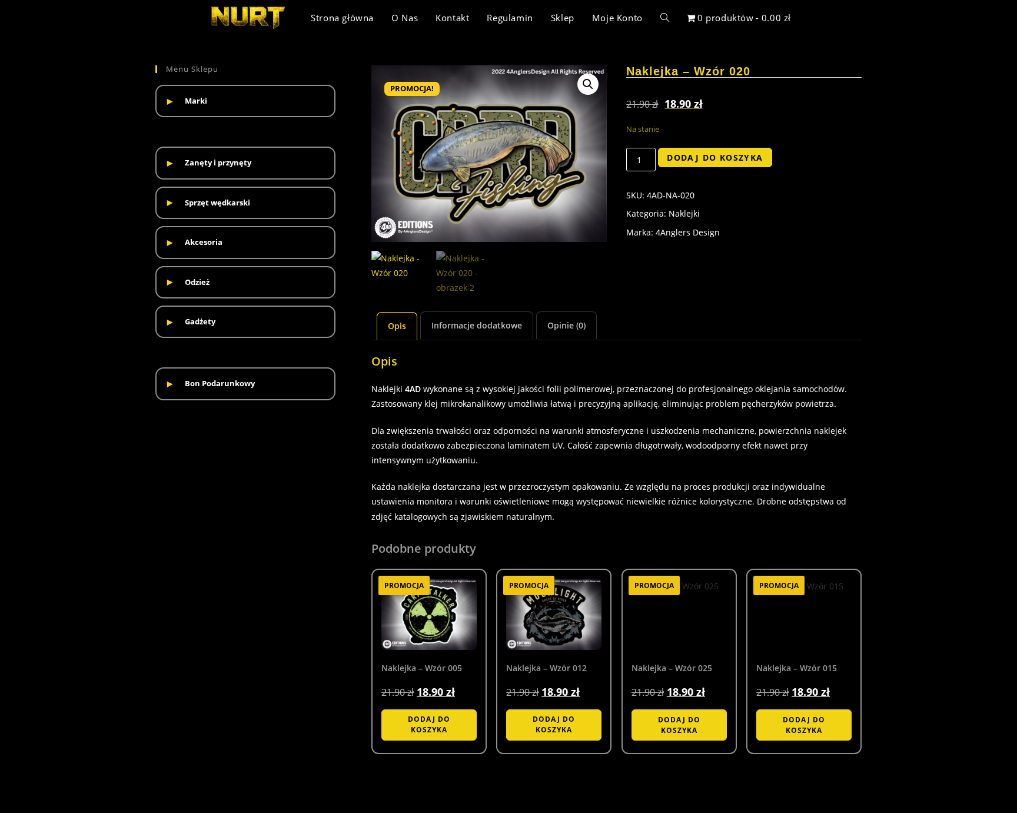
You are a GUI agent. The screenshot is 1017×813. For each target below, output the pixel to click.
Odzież (197, 282)
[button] (588, 84)
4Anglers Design (688, 232)
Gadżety (200, 321)
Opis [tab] (397, 325)
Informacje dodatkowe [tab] (476, 325)
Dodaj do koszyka (715, 157)
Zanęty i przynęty (218, 162)
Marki (196, 100)
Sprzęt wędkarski (217, 202)
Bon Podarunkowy (220, 383)
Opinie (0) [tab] (566, 325)
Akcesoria (203, 242)
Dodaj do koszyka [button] (429, 724)
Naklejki (684, 213)
